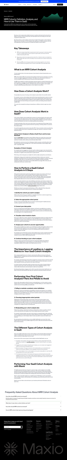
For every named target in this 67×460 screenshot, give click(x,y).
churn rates (20, 137)
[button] (33, 396)
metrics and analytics (32, 185)
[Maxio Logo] (6, 4)
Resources (5, 11)
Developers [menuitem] (35, 4)
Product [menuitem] (19, 4)
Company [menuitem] (40, 4)
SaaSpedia (10, 11)
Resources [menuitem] (29, 4)
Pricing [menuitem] (24, 4)
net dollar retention (31, 342)
